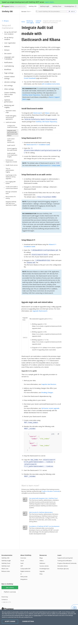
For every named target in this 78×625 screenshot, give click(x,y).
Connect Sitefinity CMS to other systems (10, 94)
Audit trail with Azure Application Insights (12, 155)
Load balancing (9, 66)
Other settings (9, 89)
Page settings (8, 73)
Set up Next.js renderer (8, 38)
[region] (39, 617)
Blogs (41, 558)
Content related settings (9, 77)
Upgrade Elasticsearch (40, 311)
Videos (42, 560)
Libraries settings (10, 82)
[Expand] (2, 33)
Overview (23, 558)
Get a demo (10, 587)
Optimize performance (8, 101)
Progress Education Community (51, 491)
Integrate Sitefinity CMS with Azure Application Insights (11, 203)
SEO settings (8, 85)
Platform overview (10, 592)
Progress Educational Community (66, 563)
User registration (10, 43)
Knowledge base (44, 568)
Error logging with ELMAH (11, 182)
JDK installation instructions (51, 84)
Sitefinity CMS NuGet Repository (46, 122)
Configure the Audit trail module (12, 126)
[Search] (36, 11)
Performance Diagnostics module (11, 161)
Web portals (23, 576)
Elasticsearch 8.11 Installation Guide (38, 144)
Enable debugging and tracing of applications (11, 117)
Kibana (47, 113)
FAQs (41, 574)
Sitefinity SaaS (6, 566)
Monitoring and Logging (9, 106)
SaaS (21, 563)
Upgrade (42, 571)
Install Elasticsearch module (32, 108)
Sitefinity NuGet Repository (31, 95)
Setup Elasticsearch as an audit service (36, 174)
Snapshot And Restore (48, 384)
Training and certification (64, 560)
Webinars (42, 563)
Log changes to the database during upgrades (11, 176)
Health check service (12, 165)
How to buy (5, 597)
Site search (7, 53)
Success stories (44, 566)
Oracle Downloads (30, 78)
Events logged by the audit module (12, 149)
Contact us (5, 599)
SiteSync (7, 50)
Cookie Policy (37, 615)
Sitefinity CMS (33, 6)
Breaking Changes (47, 392)
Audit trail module (11, 122)
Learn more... (50, 2)
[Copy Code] (58, 434)
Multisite (7, 46)
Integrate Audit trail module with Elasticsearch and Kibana (12, 133)
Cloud (22, 560)
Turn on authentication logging (10, 170)
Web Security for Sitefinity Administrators (41, 512)
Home (23, 22)
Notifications (8, 62)
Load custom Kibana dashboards (11, 140)
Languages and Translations (9, 58)
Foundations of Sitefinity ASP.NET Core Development (44, 526)
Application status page (11, 111)
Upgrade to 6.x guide (29, 371)
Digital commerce (25, 571)
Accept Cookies (10, 621)
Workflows (7, 69)
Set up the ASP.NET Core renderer (10, 33)
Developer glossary (63, 568)
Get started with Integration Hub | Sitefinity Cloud (43, 498)
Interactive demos (62, 566)
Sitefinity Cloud (57, 6)
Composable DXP (25, 568)
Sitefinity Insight (44, 6)
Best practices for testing (11, 197)
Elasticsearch (37, 113)
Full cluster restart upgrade (50, 408)
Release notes (6, 571)
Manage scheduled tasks (11, 192)
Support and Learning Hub (65, 558)
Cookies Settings (28, 621)
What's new (5, 568)
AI (20, 574)
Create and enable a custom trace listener (12, 187)
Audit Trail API (11, 145)
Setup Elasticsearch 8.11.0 (31, 138)
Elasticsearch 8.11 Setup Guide (50, 165)
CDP (21, 566)
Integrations (23, 579)
